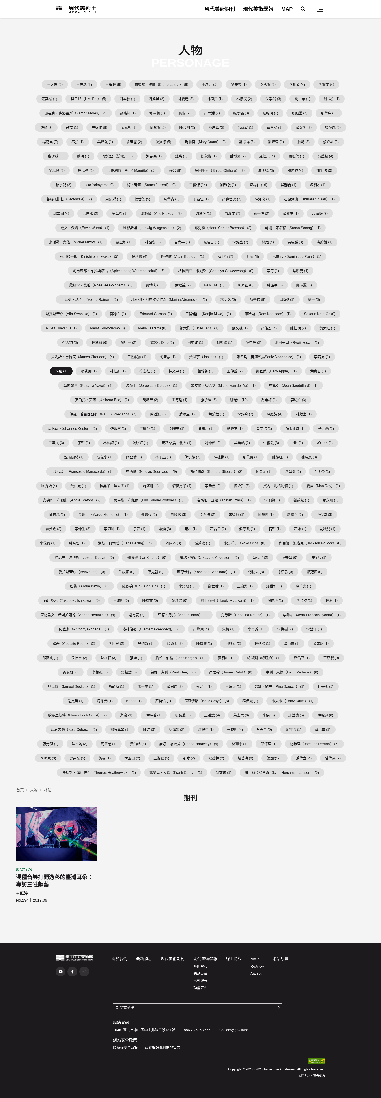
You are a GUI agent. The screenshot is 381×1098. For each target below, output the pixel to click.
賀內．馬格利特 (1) (278, 486)
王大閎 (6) (55, 84)
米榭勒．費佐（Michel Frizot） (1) (75, 242)
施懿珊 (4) (151, 486)
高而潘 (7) (212, 113)
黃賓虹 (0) (70, 672)
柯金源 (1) (263, 471)
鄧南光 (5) (77, 758)
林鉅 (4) (268, 242)
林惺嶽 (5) (153, 242)
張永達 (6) (209, 400)
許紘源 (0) (126, 572)
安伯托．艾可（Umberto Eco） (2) (102, 400)
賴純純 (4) (295, 170)
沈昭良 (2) (116, 643)
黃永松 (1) (274, 127)
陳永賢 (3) (242, 486)
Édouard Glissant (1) (156, 314)
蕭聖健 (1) (293, 471)
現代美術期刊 (220, 9)
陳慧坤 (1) (266, 514)
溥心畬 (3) (324, 514)
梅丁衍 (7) (225, 256)
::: (52, 7)
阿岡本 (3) (173, 543)
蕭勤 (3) (165, 529)
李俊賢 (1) (47, 543)
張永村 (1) (118, 428)
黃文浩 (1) (264, 428)
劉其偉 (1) (203, 213)
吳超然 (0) (129, 672)
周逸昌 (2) (156, 99)
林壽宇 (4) (239, 744)
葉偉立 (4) (304, 758)
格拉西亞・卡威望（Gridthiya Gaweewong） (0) (215, 271)
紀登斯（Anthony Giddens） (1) (84, 629)
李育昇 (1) (322, 357)
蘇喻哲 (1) (77, 543)
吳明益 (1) (322, 471)
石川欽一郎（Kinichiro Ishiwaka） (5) (89, 256)
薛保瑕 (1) (268, 744)
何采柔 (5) (325, 686)
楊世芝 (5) (142, 199)
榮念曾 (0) (179, 600)
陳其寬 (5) (158, 127)
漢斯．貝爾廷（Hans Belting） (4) (125, 543)
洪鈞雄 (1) (324, 242)
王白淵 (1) (245, 586)
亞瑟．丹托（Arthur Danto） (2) (182, 615)
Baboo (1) (134, 701)
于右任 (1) (201, 199)
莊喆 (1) (72, 127)
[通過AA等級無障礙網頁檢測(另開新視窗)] (316, 1061)
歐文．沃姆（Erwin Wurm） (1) (84, 228)
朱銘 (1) (228, 629)
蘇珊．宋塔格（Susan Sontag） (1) (293, 228)
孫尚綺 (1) (116, 686)
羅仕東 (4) (267, 156)
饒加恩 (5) (274, 758)
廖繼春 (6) (295, 514)
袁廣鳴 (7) (320, 213)
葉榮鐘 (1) (216, 414)
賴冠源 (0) (314, 572)
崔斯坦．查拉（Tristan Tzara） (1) (224, 500)
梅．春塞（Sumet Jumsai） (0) (151, 185)
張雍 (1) (136, 658)
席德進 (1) (86, 170)
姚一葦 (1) (302, 99)
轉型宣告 (200, 988)
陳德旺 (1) (280, 457)
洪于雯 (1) (145, 686)
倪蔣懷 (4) (139, 256)
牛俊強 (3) (271, 443)
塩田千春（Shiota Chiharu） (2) (220, 170)
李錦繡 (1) (112, 529)
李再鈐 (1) (255, 629)
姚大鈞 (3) (70, 342)
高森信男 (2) (231, 199)
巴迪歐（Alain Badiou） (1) (182, 256)
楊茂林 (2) (216, 758)
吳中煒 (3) (253, 342)
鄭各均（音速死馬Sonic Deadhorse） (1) (269, 357)
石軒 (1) (275, 529)
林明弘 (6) (228, 299)
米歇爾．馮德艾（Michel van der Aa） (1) (223, 385)
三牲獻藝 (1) (136, 357)
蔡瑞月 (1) (204, 686)
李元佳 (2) (212, 486)
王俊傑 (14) (198, 185)
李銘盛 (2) (240, 242)
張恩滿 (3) (241, 113)
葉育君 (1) (318, 371)
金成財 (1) (321, 643)
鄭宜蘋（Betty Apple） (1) (276, 371)
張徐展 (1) (318, 557)
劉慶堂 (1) (235, 428)
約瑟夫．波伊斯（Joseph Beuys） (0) (84, 557)
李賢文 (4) (326, 84)
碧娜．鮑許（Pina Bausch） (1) (279, 686)
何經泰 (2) (233, 643)
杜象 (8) (253, 256)
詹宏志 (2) (134, 142)
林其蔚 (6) (99, 342)
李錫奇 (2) (245, 414)
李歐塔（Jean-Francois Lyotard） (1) (312, 615)
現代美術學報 (258, 9)
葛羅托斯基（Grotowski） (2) (69, 199)
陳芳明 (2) (187, 127)
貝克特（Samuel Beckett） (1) (71, 686)
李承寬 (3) (268, 84)
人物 (34, 790)
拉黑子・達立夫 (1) (114, 486)
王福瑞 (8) (84, 84)
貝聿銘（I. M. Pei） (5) (88, 99)
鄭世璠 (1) (216, 586)
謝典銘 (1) (224, 342)
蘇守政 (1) (247, 529)
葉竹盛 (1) (293, 729)
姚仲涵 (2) (212, 443)
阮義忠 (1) (104, 457)
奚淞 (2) (184, 113)
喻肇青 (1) (171, 199)
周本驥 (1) (127, 99)
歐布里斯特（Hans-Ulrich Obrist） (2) (77, 715)
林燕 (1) (331, 600)
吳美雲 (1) (239, 84)
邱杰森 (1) (57, 514)
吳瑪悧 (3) (57, 170)
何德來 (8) (256, 572)
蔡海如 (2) (176, 729)
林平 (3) (314, 299)
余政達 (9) (183, 285)
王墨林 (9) (113, 84)
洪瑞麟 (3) (295, 242)
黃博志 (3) (153, 285)
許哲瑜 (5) (296, 715)
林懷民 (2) (244, 99)
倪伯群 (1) (275, 600)
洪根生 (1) (206, 729)
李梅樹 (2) (285, 629)
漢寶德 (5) (163, 142)
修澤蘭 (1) (157, 113)
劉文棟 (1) (240, 328)
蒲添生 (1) (187, 414)
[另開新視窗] (74, 958)
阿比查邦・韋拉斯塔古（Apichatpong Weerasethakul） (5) (118, 271)
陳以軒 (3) (108, 658)
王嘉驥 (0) (331, 658)
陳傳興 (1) (204, 643)
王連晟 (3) (56, 443)
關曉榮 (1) (296, 156)
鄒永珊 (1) (330, 500)
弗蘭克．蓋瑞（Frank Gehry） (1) (175, 772)
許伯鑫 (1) (145, 643)
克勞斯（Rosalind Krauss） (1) (245, 615)
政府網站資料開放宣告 (162, 1047)
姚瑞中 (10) (239, 400)
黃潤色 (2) (53, 529)
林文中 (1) (176, 371)
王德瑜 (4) (179, 400)
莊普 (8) (175, 170)
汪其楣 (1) (49, 99)
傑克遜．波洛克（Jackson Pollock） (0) (310, 543)
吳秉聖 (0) (289, 557)
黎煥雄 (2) (331, 142)
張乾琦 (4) (270, 113)
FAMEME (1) (214, 285)
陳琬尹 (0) (325, 715)
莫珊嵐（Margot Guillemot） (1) (103, 514)
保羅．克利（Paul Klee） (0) (173, 672)
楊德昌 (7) (50, 142)
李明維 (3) (298, 400)
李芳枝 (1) (304, 600)
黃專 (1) (105, 758)
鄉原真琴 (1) (119, 729)
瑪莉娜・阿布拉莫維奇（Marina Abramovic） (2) (169, 299)
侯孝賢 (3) (273, 99)
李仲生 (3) (82, 529)
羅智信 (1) (163, 701)
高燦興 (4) (201, 629)
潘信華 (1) (302, 658)
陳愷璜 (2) (298, 328)
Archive (256, 973)
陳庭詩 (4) (274, 414)
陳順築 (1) (286, 299)
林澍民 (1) (215, 99)
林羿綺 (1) (111, 443)
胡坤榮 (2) (150, 400)
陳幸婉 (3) (79, 744)
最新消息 (144, 959)
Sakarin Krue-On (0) (319, 314)
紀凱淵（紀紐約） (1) (263, 658)
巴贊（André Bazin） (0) (89, 586)
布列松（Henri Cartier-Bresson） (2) (222, 228)
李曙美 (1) (176, 428)
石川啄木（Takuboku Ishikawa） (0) (71, 600)
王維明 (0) (121, 600)
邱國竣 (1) (50, 658)
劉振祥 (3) (247, 142)
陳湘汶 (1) (262, 199)
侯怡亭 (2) (79, 658)
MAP (287, 9)
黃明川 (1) (225, 658)
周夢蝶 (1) (113, 199)
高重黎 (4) (325, 156)
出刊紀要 (200, 981)
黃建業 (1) (291, 213)
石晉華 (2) (218, 529)
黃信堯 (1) (78, 486)
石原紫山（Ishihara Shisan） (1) (309, 199)
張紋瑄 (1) (140, 443)
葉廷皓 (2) (242, 443)
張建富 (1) (211, 242)
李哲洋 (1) (314, 629)
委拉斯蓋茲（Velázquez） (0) (82, 572)
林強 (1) (61, 371)
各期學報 (200, 966)
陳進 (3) (149, 729)
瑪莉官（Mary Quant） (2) (205, 142)
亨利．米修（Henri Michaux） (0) (292, 672)
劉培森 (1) (276, 142)
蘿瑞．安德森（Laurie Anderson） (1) (209, 557)
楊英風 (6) (333, 127)
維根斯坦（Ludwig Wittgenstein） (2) (152, 228)
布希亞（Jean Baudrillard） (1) (293, 385)
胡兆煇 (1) (128, 113)
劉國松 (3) (178, 514)
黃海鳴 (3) (138, 744)
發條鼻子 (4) (181, 486)
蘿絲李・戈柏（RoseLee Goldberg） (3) (100, 285)
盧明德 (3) (266, 170)
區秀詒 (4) (49, 486)
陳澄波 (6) (158, 414)
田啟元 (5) (209, 84)
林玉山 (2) (132, 758)
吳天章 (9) (264, 729)
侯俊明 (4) (235, 729)
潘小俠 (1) (291, 643)
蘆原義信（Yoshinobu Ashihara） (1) (206, 572)
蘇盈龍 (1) (123, 242)
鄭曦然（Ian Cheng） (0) (146, 557)
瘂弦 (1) (77, 142)
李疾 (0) (269, 715)
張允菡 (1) (326, 428)
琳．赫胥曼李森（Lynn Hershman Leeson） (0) (282, 772)
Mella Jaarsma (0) (152, 328)
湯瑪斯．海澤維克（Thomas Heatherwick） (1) (99, 772)
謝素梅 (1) (269, 400)
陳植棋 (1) (221, 457)
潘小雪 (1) (322, 729)
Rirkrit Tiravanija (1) (61, 328)
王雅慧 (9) (212, 715)
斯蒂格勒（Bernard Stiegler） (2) (216, 471)
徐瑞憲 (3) (309, 457)
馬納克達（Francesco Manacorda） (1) (81, 471)
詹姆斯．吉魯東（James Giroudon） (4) (82, 357)
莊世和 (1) (274, 586)
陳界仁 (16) (258, 185)
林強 (47, 790)
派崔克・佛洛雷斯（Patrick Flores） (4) (75, 113)
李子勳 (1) (272, 500)
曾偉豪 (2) (333, 758)
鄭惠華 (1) (118, 314)
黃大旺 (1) (327, 328)
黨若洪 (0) (245, 758)
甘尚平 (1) (182, 242)
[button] (319, 9)
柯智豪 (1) (168, 357)
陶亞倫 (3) (134, 457)
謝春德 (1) (154, 156)
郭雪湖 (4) (61, 213)
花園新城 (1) (294, 428)
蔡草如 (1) (119, 213)
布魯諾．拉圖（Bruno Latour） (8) (161, 84)
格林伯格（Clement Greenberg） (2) (150, 629)
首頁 (20, 790)
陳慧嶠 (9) (257, 299)
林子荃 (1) (163, 457)
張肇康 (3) (328, 113)
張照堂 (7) (299, 113)
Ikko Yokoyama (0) (99, 185)
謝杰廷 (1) (75, 701)
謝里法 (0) (324, 170)
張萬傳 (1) (250, 457)
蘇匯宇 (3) (275, 285)
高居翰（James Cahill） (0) (230, 672)
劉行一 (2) (128, 342)
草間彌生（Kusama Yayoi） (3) (88, 385)
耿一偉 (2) (261, 213)
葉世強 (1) (105, 142)
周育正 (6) (245, 285)
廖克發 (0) (155, 572)
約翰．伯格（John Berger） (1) (179, 658)
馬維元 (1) (105, 701)
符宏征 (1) (147, 371)
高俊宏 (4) (269, 328)
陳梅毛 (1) (153, 715)
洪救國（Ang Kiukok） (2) (161, 213)
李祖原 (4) (297, 84)
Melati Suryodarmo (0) (107, 328)
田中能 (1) (195, 342)
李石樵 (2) (207, 514)
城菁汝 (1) (202, 543)
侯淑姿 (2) (175, 643)
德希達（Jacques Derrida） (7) (314, 744)
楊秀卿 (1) (89, 371)
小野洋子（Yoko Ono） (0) (244, 543)
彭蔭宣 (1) (245, 127)
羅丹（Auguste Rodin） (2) (73, 643)
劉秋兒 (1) (327, 529)
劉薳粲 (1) (301, 500)
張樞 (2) (46, 127)
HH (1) (297, 443)
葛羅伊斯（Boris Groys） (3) (206, 701)
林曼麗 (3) (186, 99)
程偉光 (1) (250, 701)
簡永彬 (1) (209, 156)
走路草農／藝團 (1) (176, 443)
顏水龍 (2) (63, 185)
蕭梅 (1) (83, 156)
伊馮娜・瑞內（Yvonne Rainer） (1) (89, 299)
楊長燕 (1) (183, 715)
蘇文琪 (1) (223, 772)
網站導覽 (280, 959)
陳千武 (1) (303, 586)
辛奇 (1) (273, 271)
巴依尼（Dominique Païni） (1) (296, 256)
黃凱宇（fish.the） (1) (206, 357)
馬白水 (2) (90, 213)
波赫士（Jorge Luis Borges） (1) (151, 385)
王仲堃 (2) (235, 371)
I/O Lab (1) (324, 443)
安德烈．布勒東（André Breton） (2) (71, 500)
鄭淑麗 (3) (304, 285)
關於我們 (119, 959)
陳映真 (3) (216, 127)
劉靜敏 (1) (228, 185)
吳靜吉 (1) (288, 185)
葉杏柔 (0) (241, 715)
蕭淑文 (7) (232, 213)
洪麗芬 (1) (147, 428)
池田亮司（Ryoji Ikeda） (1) (297, 342)
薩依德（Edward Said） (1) (143, 586)
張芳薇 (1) (50, 744)
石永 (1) (300, 529)
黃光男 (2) (304, 127)
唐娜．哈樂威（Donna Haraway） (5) (188, 744)
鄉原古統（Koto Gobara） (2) (74, 729)
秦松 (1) (191, 529)
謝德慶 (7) (136, 615)
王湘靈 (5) (161, 758)
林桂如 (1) (118, 371)
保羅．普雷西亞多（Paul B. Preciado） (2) (102, 414)
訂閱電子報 (125, 1008)
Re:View (257, 966)
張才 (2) (189, 758)
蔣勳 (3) (303, 142)
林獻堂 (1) (304, 414)
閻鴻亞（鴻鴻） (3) (118, 156)
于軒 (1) (84, 443)
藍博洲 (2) (238, 156)
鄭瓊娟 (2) (149, 514)
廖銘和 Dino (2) (162, 342)
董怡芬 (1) (205, 371)
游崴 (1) (126, 715)
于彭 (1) (139, 529)
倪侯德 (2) (192, 457)
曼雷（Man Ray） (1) (323, 486)
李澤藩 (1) (186, 586)
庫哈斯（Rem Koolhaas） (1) (268, 314)
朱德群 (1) (236, 514)
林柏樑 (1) (262, 643)
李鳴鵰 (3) (48, 758)
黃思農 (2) (175, 686)
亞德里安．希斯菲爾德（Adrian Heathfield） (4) (77, 615)
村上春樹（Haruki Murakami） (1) (227, 600)
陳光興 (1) (128, 127)
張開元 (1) (205, 428)
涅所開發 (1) (73, 457)
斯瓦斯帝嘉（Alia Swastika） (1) (71, 314)
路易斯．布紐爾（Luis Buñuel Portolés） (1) (148, 500)
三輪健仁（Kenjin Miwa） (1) (208, 314)
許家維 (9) (99, 127)
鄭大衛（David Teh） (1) (199, 328)
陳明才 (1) (317, 185)
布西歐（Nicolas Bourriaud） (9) (151, 471)
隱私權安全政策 (125, 1047)
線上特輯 (234, 959)
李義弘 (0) (100, 672)
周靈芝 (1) (108, 744)
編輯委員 (200, 973)
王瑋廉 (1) (233, 686)
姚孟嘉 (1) (332, 99)
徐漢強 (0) (285, 572)
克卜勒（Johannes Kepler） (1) (72, 428)
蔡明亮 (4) (300, 271)
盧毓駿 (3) (56, 156)
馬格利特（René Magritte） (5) (131, 170)
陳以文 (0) (150, 600)
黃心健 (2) (260, 557)
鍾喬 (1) (181, 156)
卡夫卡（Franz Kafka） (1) (292, 701)
